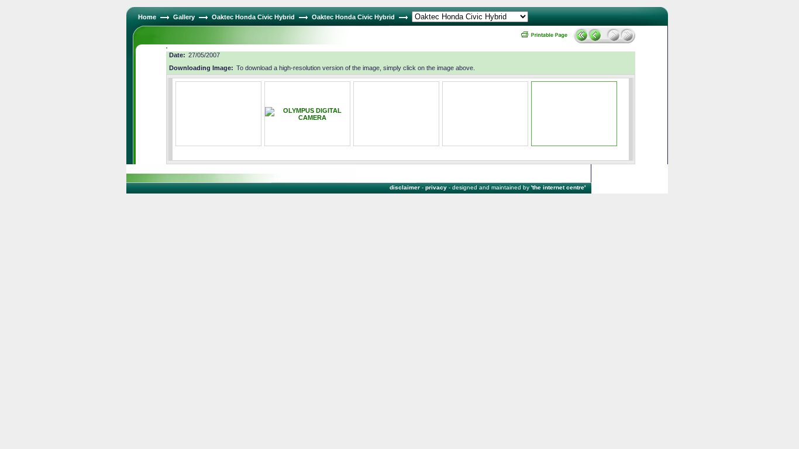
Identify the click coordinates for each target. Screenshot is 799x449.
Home (147, 16)
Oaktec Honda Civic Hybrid (253, 16)
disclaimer (405, 187)
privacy (436, 187)
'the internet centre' (558, 187)
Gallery (184, 16)
